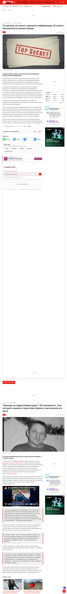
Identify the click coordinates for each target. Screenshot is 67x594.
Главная (4, 9)
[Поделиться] (64, 591)
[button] (58, 6)
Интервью (31, 2)
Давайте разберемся (25, 2)
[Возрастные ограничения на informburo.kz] (55, 2)
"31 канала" (14, 483)
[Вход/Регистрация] (60, 2)
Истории (19, 2)
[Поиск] (58, 2)
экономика (14, 148)
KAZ (63, 2)
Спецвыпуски (39, 2)
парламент (29, 148)
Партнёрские (47, 2)
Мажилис (21, 148)
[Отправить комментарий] (40, 174)
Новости (13, 2)
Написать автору (60, 32)
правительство (8, 151)
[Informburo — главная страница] (8, 2)
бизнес (7, 148)
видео (14, 412)
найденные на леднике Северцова (12, 472)
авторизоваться (14, 171)
